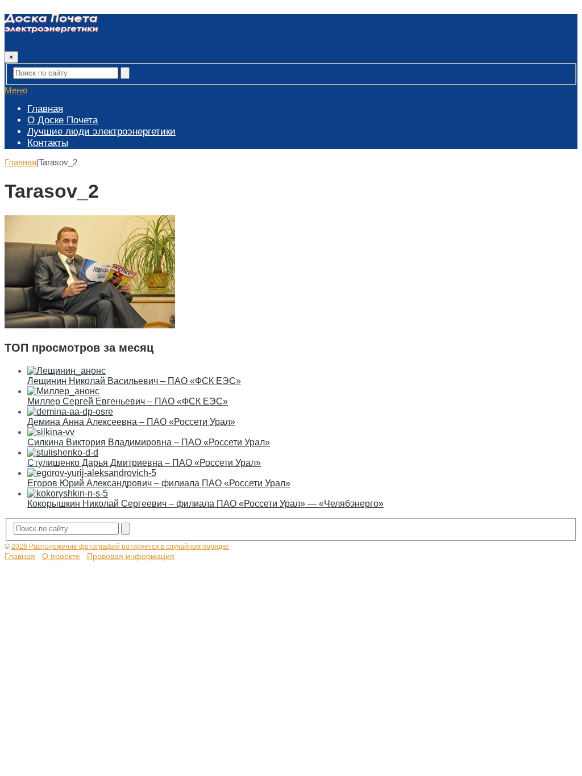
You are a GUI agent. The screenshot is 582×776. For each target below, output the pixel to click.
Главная (45, 108)
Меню (16, 90)
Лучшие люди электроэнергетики (101, 131)
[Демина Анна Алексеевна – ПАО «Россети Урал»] (70, 411)
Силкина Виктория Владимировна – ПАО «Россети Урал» (148, 442)
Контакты (47, 142)
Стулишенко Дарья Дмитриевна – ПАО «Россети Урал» (144, 463)
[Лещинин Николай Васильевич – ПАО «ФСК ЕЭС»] (66, 371)
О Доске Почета (62, 120)
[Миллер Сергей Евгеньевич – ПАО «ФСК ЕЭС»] (63, 391)
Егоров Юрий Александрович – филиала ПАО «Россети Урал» (158, 483)
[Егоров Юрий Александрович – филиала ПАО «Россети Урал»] (91, 473)
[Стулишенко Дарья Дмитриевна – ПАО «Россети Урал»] (62, 452)
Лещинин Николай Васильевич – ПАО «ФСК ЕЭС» (134, 381)
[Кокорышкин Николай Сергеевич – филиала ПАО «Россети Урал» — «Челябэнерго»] (67, 493)
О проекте (61, 556)
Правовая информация (130, 556)
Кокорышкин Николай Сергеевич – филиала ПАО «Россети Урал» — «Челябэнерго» (205, 503)
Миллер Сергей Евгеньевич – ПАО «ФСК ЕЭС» (127, 401)
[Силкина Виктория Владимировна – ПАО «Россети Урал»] (50, 432)
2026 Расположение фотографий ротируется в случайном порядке (120, 546)
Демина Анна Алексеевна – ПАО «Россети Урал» (131, 422)
